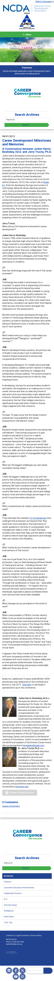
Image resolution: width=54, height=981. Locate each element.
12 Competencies (38, 518)
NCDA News (9, 916)
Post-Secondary (10, 905)
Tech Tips (8, 922)
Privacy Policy (36, 935)
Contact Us (10, 935)
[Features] (27, 49)
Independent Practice (13, 893)
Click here (26, 684)
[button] (4, 57)
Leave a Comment (11, 806)
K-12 (5, 899)
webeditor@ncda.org (14, 944)
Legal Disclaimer (23, 935)
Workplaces (9, 911)
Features (7, 882)
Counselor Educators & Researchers (19, 887)
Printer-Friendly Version (22, 792)
